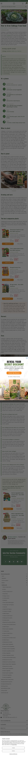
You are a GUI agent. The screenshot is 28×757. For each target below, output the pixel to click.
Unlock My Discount (14, 373)
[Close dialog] (27, 358)
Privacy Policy (14, 744)
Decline (13, 750)
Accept (13, 747)
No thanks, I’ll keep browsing (14, 376)
